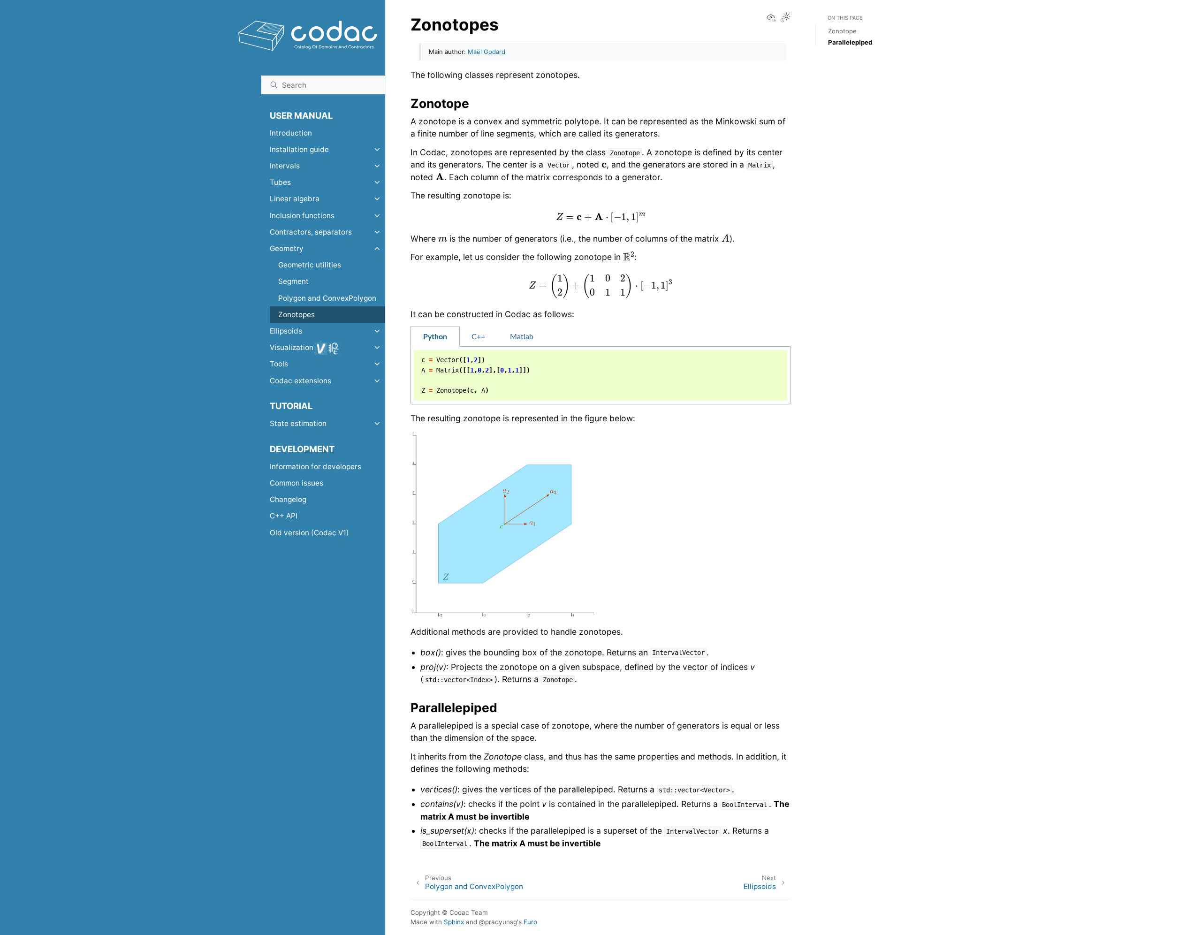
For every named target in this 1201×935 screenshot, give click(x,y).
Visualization (291, 347)
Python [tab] (435, 337)
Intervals (285, 165)
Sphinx (454, 922)
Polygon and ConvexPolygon (327, 298)
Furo (530, 922)
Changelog (288, 499)
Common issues (296, 483)
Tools (279, 363)
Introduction (291, 133)
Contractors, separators (311, 232)
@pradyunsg (498, 922)
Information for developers (315, 466)
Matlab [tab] (521, 337)
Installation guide (299, 149)
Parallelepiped (850, 42)
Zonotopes (296, 314)
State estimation (298, 423)
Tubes (280, 182)
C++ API (283, 515)
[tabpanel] (600, 375)
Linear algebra (294, 198)
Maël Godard (486, 51)
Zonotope (842, 31)
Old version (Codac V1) (309, 532)
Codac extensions (300, 380)
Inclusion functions (302, 215)
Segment (293, 281)
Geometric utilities (309, 264)
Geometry (287, 248)
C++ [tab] (478, 337)
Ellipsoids (286, 331)
